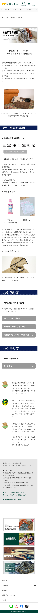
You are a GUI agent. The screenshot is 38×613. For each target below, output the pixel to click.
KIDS (21, 10)
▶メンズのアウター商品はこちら (13, 492)
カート (29, 5)
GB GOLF (30, 10)
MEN (14, 10)
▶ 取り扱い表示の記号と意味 (15, 152)
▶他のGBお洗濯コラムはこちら (13, 500)
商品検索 (23, 5)
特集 (19, 17)
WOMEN (6, 10)
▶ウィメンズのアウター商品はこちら (14, 495)
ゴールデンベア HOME (8, 17)
